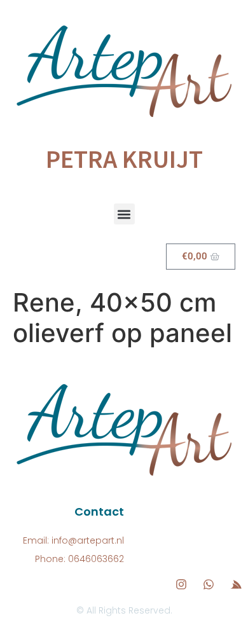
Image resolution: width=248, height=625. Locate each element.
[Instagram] (181, 584)
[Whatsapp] (208, 584)
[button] (124, 213)
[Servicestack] (236, 584)
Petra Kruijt (124, 159)
